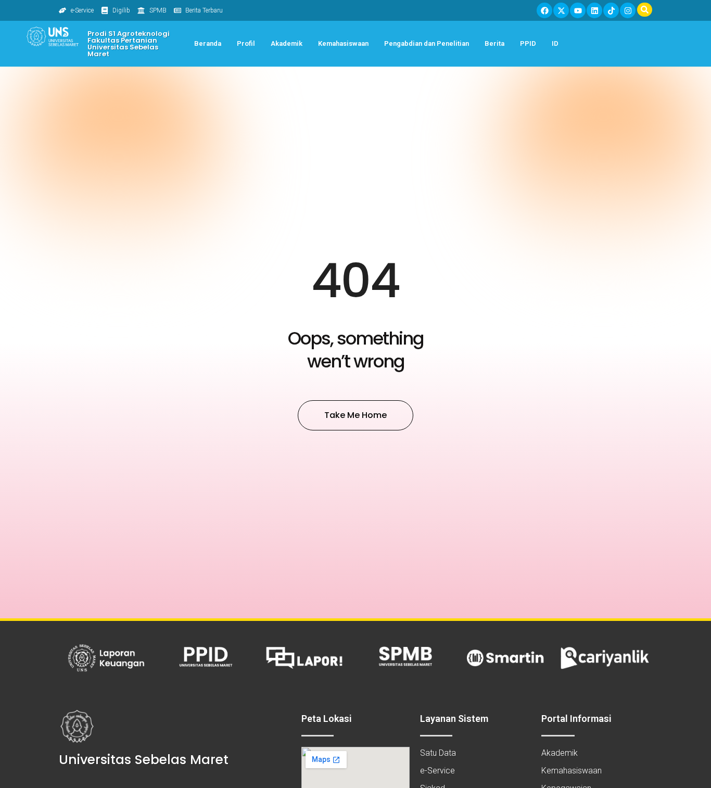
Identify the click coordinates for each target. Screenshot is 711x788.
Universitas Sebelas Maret (143, 760)
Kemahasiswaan (343, 43)
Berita (494, 43)
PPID (528, 43)
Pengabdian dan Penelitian (426, 43)
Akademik (286, 43)
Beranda (207, 43)
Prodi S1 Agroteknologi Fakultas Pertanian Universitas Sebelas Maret (128, 44)
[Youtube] (578, 10)
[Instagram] (628, 10)
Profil (246, 43)
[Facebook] (544, 10)
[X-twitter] (561, 10)
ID (555, 43)
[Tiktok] (611, 10)
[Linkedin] (594, 10)
